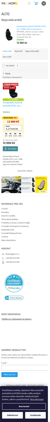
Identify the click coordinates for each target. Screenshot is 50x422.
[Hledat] (29, 3)
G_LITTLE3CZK (12, 127)
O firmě (4, 208)
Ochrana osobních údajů (16, 385)
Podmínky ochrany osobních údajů (15, 222)
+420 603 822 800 (12, 258)
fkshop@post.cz (12, 254)
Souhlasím (35, 415)
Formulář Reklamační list (11, 233)
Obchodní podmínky (9, 219)
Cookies (4, 236)
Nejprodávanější (32, 51)
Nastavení (24, 406)
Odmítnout (12, 415)
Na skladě (12, 65)
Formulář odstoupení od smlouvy (15, 226)
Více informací (36, 399)
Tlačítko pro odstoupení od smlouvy (16, 319)
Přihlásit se (9, 374)
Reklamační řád (7, 229)
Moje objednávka (8, 240)
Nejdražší (18, 51)
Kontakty (5, 212)
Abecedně (7, 57)
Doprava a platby (8, 215)
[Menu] (44, 3)
